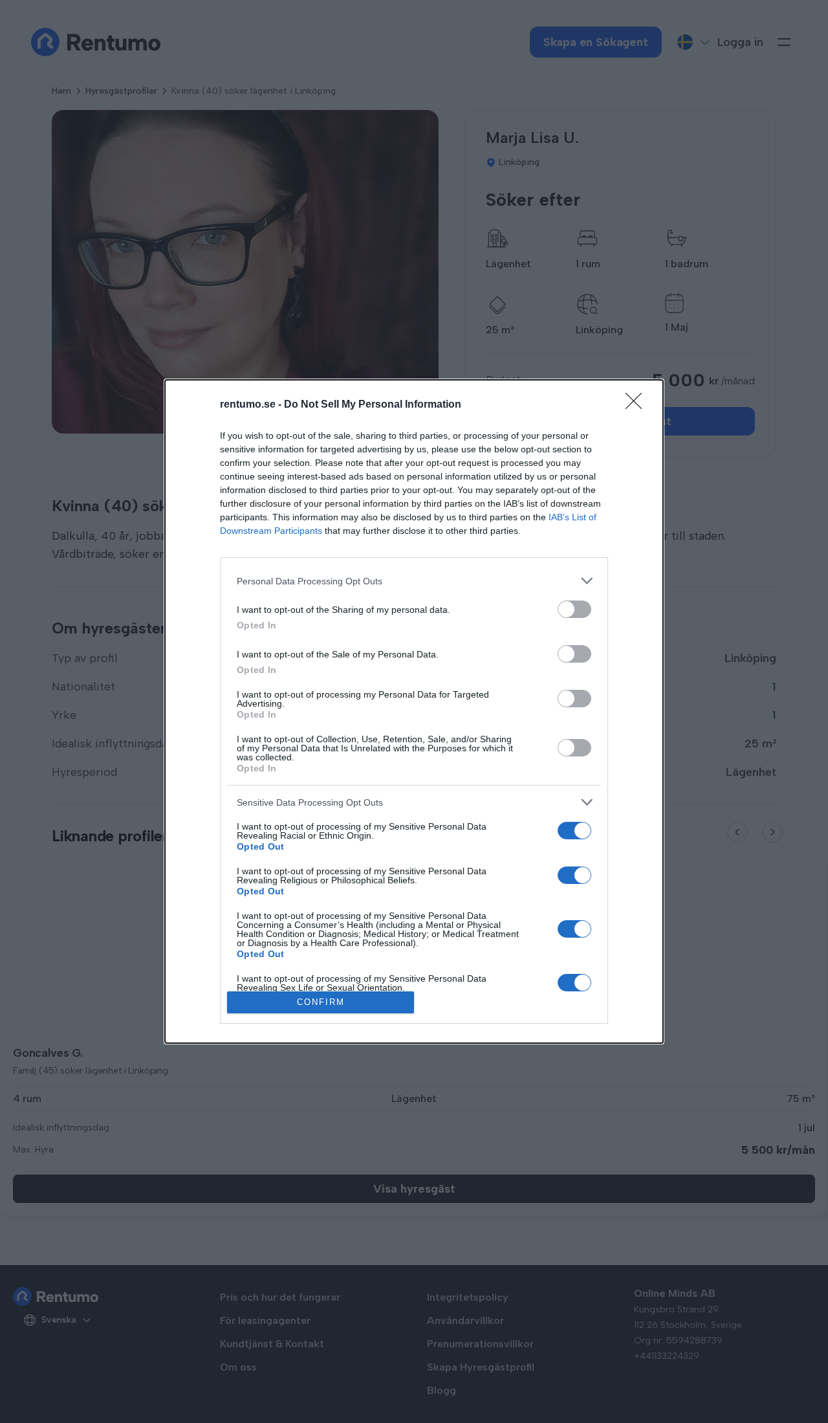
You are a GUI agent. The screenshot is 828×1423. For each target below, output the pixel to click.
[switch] (574, 609)
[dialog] (414, 711)
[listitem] (414, 581)
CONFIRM (321, 1002)
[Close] (638, 405)
